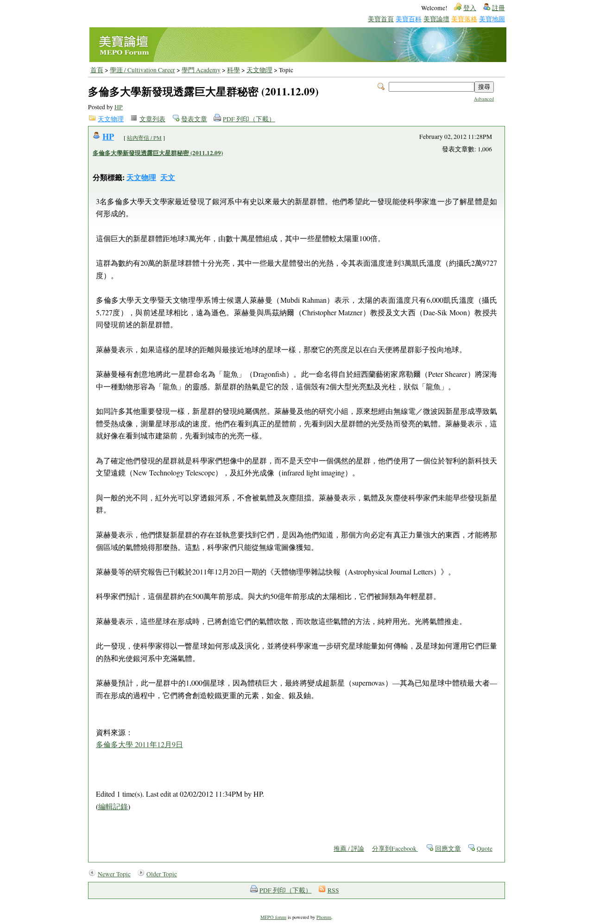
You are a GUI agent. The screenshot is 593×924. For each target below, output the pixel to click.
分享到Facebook (395, 848)
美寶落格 (464, 18)
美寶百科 (409, 18)
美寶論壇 (436, 18)
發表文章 (194, 119)
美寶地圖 (492, 18)
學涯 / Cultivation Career (142, 70)
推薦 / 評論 (349, 848)
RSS (333, 890)
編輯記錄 (113, 806)
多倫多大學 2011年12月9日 (139, 744)
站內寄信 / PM (144, 137)
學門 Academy (201, 70)
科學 (233, 70)
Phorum (323, 917)
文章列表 (152, 119)
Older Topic (161, 874)
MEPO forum (273, 917)
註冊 (498, 8)
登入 (469, 8)
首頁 (96, 70)
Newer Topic (114, 874)
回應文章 (448, 848)
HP (118, 107)
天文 (167, 177)
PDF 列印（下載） (249, 119)
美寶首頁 (381, 18)
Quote (484, 848)
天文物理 (259, 70)
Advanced (484, 98)
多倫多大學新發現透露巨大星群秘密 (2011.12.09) (158, 152)
